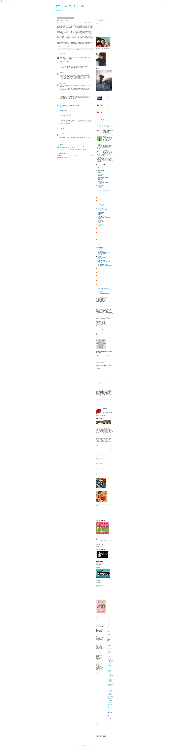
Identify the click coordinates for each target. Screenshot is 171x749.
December (110, 651)
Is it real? (99, 167)
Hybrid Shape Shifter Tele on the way (104, 182)
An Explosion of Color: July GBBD (103, 205)
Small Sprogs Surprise (110, 703)
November (110, 654)
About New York (101, 212)
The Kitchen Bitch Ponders (103, 177)
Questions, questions (110, 671)
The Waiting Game (101, 221)
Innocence (99, 124)
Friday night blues (100, 118)
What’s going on (100, 186)
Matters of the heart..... (101, 225)
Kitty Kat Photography (102, 239)
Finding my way (100, 178)
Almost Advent (110, 656)
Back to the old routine (107, 111)
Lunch (109, 657)
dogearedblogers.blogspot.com (103, 293)
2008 (108, 650)
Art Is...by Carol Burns (102, 216)
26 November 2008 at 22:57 (65, 100)
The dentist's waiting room (107, 129)
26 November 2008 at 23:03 (65, 106)
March (109, 720)
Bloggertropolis (100, 247)
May (108, 716)
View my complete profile (100, 415)
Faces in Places (101, 251)
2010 (108, 647)
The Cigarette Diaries (102, 268)
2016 (108, 637)
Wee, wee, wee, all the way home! (110, 660)
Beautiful (109, 683)
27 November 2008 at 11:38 (65, 129)
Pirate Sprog (110, 693)
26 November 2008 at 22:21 (65, 69)
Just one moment (109, 663)
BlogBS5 (99, 200)
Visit (100, 387)
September (110, 709)
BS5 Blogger (62, 126)
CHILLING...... (100, 269)
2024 (108, 631)
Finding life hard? (101, 170)
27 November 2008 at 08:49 (65, 123)
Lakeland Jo (62, 103)
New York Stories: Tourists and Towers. (104, 201)
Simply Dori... (100, 232)
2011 (108, 645)
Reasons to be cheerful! (110, 685)
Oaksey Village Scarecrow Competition (104, 261)
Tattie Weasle (100, 224)
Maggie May (62, 110)
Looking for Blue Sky (101, 235)
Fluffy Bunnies (110, 696)
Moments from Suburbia (70, 5)
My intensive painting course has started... (104, 217)
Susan (61, 72)
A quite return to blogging (102, 257)
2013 (108, 642)
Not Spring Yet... (100, 213)
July (108, 713)
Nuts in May (100, 220)
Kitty (61, 133)
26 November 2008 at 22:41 (65, 80)
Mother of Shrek (101, 280)
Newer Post (59, 155)
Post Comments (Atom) (66, 157)
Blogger (90, 745)
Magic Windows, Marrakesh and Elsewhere (105, 265)
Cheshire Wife (100, 174)
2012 (108, 643)
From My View (100, 291)
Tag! (108, 706)
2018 (108, 634)
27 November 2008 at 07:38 (65, 115)
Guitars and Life (101, 181)
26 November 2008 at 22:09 (65, 61)
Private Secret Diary (101, 208)
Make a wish (110, 704)
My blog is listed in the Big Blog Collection (103, 365)
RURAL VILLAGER (101, 260)
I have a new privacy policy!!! (102, 209)
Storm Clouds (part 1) (110, 691)
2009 (108, 648)
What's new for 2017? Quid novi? (103, 229)
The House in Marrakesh (102, 264)
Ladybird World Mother (102, 197)
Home (58, 14)
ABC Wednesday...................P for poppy (110, 699)
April (109, 718)
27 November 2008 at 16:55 (65, 141)
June (109, 715)
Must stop (99, 171)
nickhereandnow (101, 166)
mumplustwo (100, 284)
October (109, 708)
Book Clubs (99, 244)
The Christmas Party (110, 668)
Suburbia (105, 408)
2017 (108, 636)
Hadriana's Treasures (102, 228)
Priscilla (99, 285)
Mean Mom (62, 83)
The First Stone (100, 248)
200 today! (109, 694)
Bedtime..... (100, 144)
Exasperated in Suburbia (110, 675)
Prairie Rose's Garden (102, 204)
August (109, 712)
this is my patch (101, 272)
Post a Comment (62, 153)
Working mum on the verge (103, 243)
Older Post (91, 155)
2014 (108, 640)
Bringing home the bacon (110, 680)
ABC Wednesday (110, 688)
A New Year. (105, 150)
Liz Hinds (61, 144)
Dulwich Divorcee (101, 189)
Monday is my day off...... (110, 666)
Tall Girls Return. (101, 157)
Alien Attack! (105, 136)
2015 (108, 639)
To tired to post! (109, 677)
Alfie (98, 240)
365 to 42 (99, 256)
